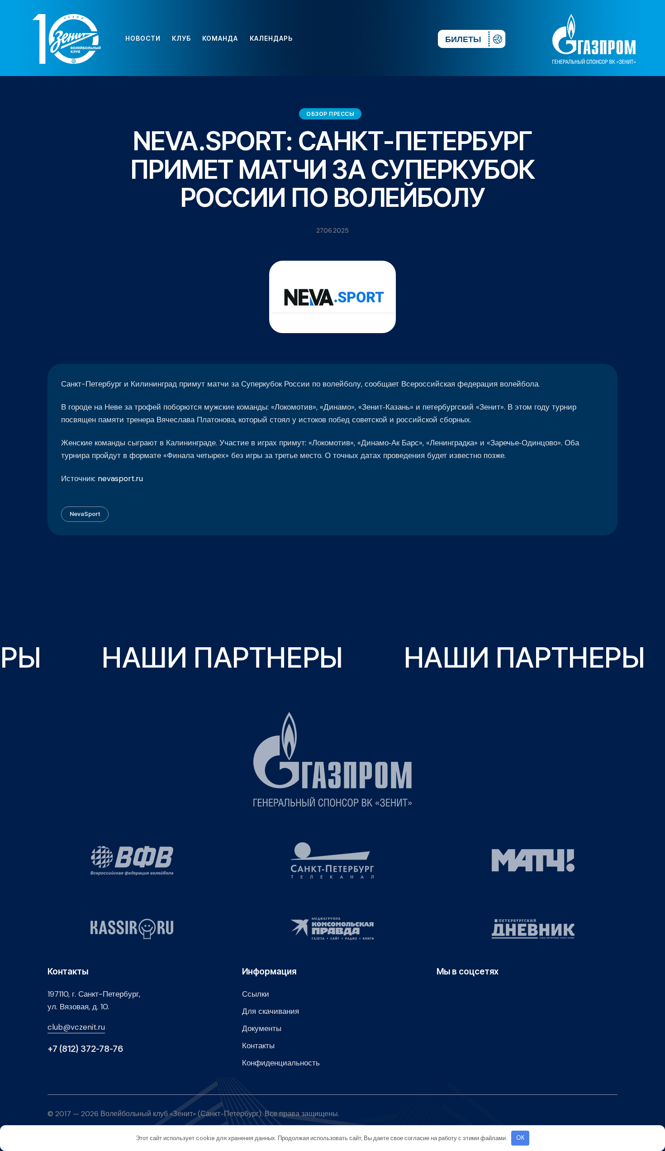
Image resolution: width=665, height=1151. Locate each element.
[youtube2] (347, 38)
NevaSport (85, 513)
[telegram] (376, 38)
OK (520, 1137)
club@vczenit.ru (76, 1027)
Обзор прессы (330, 113)
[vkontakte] (332, 38)
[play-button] (361, 38)
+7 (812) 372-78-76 (85, 1049)
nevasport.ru (120, 478)
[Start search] (404, 38)
